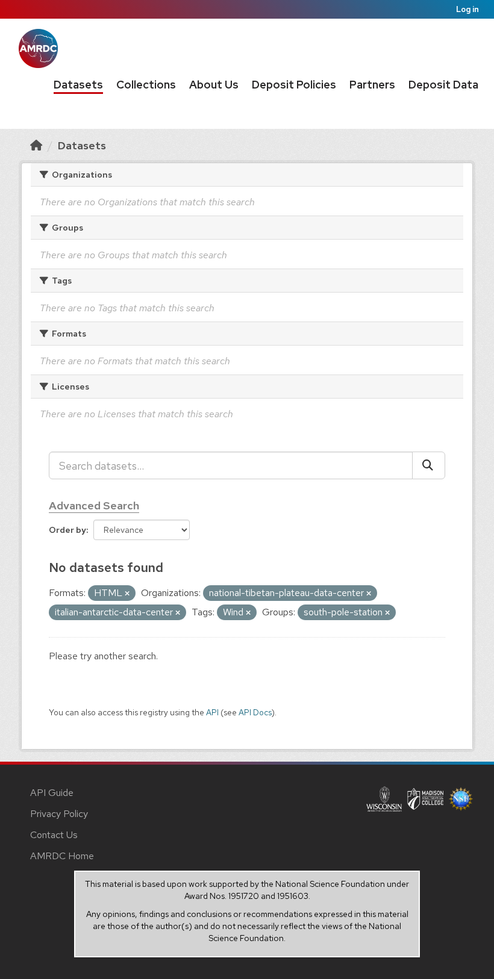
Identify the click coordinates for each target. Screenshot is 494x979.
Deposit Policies (294, 85)
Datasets (78, 85)
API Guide (51, 792)
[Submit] (428, 465)
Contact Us (54, 834)
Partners (372, 85)
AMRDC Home (62, 856)
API (212, 712)
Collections (146, 85)
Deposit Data (443, 85)
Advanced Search (94, 505)
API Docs (255, 712)
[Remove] (127, 593)
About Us (214, 85)
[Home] (36, 145)
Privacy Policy (59, 813)
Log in (467, 9)
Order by (67, 529)
